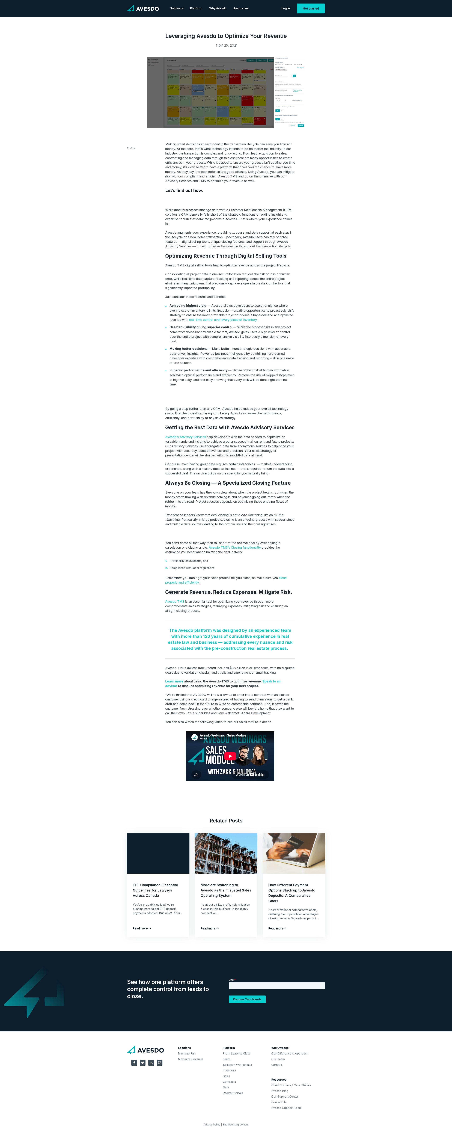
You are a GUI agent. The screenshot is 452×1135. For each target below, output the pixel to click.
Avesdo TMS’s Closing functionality (235, 547)
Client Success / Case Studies (291, 1085)
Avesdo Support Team (286, 1108)
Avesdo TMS (174, 601)
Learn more (174, 681)
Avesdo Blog (279, 1091)
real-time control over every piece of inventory (223, 320)
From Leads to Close (237, 1053)
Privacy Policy (212, 1124)
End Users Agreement (235, 1124)
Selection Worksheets (237, 1064)
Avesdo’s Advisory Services (185, 437)
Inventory (229, 1070)
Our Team (278, 1059)
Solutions (176, 8)
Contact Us (278, 1102)
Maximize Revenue (190, 1059)
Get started (311, 8)
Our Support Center (284, 1096)
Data (226, 1087)
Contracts (229, 1081)
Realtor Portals (233, 1093)
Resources (241, 8)
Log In (286, 8)
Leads (227, 1059)
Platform (196, 8)
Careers (276, 1064)
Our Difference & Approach (289, 1053)
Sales (226, 1076)
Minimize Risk (187, 1053)
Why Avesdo (218, 8)
